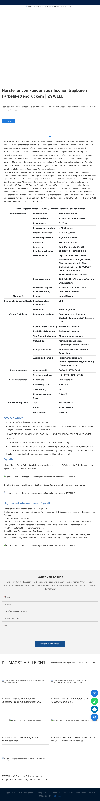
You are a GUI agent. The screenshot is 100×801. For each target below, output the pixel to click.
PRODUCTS (82, 663)
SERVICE (93, 663)
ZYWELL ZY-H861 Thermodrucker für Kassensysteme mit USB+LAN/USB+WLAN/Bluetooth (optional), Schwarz (73, 700)
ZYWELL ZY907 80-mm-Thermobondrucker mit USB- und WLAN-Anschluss (73, 739)
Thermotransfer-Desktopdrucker (62, 663)
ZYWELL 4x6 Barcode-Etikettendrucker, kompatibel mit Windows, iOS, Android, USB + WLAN (25, 778)
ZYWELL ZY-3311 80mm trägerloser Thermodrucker (20, 739)
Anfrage (8, 121)
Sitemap (57, 796)
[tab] (50, 135)
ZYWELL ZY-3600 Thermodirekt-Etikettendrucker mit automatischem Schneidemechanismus (21, 700)
